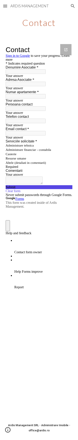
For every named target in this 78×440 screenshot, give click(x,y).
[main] (39, 22)
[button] (5, 6)
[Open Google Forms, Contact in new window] (66, 49)
